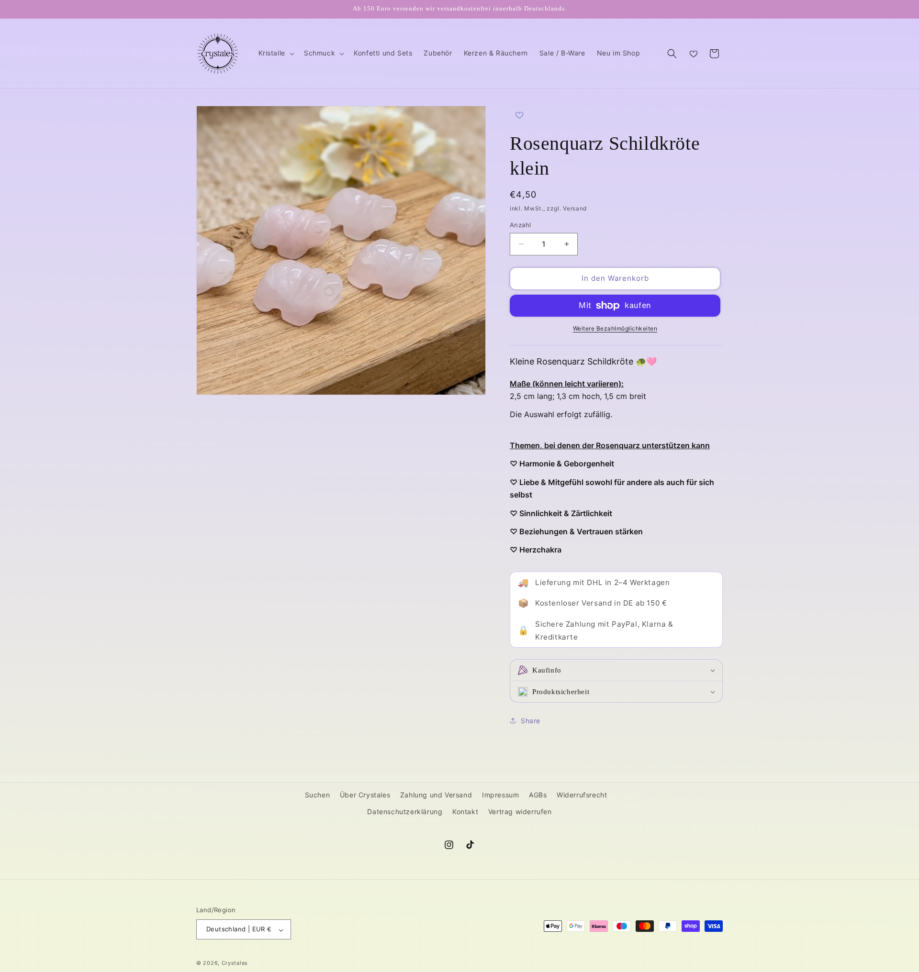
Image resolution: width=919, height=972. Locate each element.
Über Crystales (365, 795)
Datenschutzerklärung (404, 811)
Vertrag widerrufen (520, 811)
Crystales (235, 963)
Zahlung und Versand (436, 795)
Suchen (317, 795)
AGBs (538, 795)
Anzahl (520, 225)
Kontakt (465, 811)
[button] (275, 53)
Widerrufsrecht (582, 795)
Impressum (500, 795)
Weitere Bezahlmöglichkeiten (615, 328)
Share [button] (530, 721)
